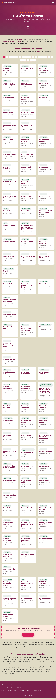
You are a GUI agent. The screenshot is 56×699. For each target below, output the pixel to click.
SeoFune (31, 695)
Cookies (22, 690)
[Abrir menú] (53, 2)
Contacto (3, 690)
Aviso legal (10, 690)
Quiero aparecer (28, 635)
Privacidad (16, 690)
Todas (4, 56)
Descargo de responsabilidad (33, 690)
